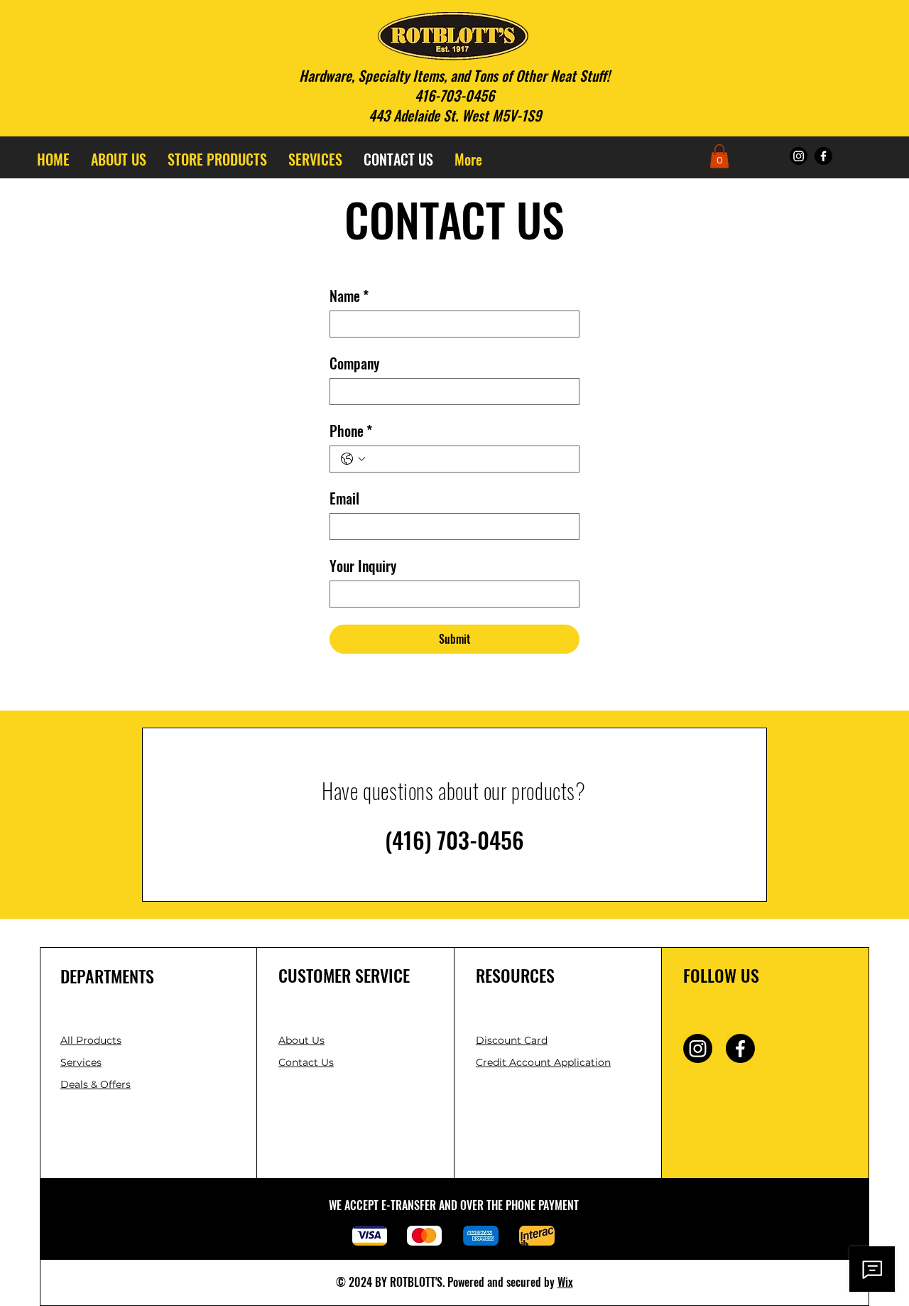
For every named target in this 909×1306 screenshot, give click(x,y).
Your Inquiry (363, 566)
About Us (301, 1040)
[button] (719, 156)
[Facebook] (823, 156)
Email (344, 498)
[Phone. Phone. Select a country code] (353, 459)
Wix (565, 1281)
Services (81, 1062)
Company (354, 363)
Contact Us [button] (306, 1062)
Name (349, 296)
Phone (351, 431)
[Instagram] (798, 156)
